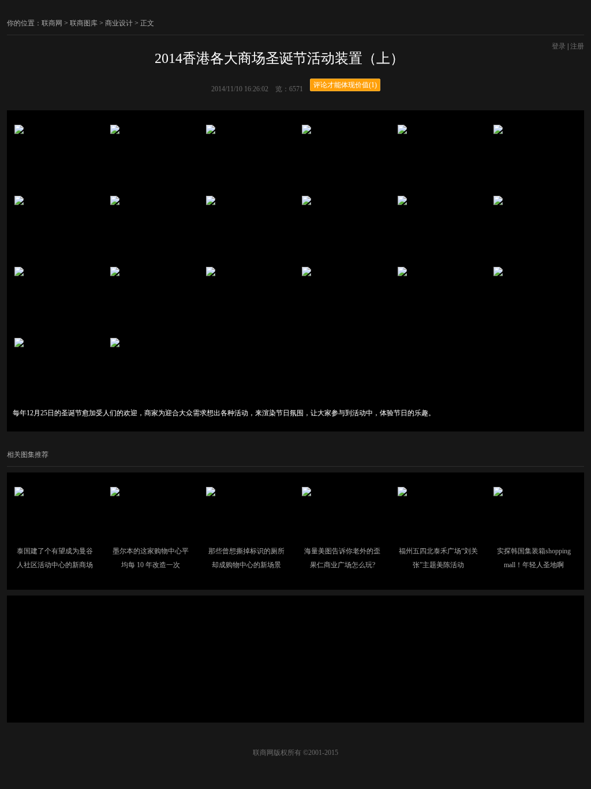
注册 (577, 46)
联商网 (52, 23)
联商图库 (84, 23)
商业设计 (119, 23)
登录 (559, 46)
